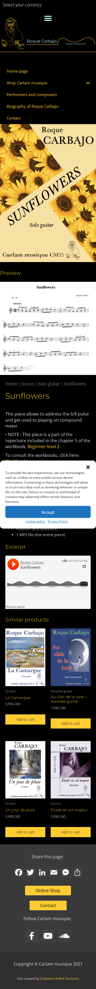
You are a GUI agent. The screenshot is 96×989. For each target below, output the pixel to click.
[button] (88, 467)
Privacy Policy (58, 521)
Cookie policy (35, 521)
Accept (48, 512)
